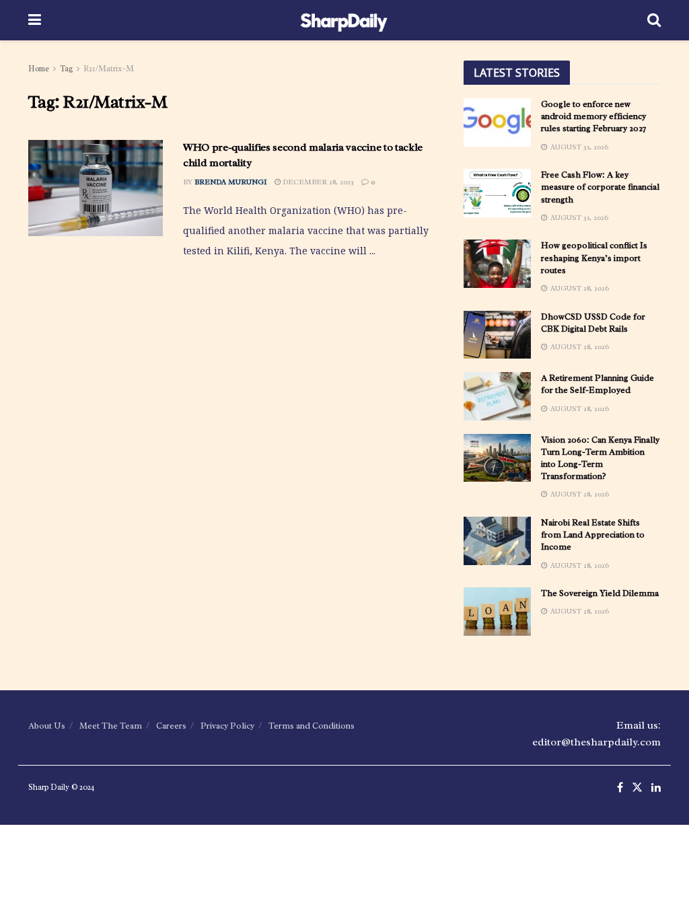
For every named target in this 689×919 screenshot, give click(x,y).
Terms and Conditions (311, 725)
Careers (171, 725)
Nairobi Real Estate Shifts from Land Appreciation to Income (593, 534)
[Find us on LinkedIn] (656, 788)
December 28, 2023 (317, 181)
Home (38, 68)
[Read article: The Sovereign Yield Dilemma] (497, 611)
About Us (46, 725)
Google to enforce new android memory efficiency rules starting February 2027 (593, 116)
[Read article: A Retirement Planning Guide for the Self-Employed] (497, 396)
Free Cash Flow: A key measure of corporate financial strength (600, 187)
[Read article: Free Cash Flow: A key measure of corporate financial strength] (497, 193)
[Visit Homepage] (344, 20)
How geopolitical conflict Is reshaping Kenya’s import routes (594, 257)
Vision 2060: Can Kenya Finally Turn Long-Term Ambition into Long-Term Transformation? (600, 458)
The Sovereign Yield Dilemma (600, 593)
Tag (66, 68)
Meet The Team (110, 725)
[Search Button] (654, 20)
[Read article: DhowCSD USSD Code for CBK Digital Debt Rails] (497, 335)
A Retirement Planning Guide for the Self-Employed (597, 384)
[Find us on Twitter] (637, 788)
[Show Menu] (34, 20)
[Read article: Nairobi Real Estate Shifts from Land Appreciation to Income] (497, 541)
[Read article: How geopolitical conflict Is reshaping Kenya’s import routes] (497, 264)
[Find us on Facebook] (620, 788)
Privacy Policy (227, 725)
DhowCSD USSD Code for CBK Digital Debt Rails (593, 322)
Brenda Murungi (230, 181)
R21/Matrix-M (108, 68)
